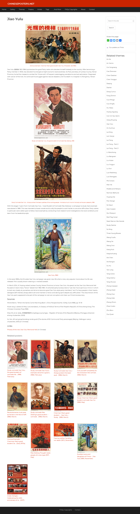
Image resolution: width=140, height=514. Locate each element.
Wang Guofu (111, 237)
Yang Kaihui (111, 278)
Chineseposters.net (21, 4)
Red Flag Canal (112, 217)
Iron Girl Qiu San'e (113, 116)
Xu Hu (109, 265)
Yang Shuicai (111, 282)
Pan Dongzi (111, 201)
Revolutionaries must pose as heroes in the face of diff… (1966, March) (17, 414)
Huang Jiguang (112, 112)
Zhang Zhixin (111, 302)
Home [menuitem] (4, 9)
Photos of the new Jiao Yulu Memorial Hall (22, 329)
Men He (109, 184)
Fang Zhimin (111, 95)
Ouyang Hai (111, 197)
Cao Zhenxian (111, 71)
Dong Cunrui (111, 91)
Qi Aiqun (110, 205)
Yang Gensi (111, 274)
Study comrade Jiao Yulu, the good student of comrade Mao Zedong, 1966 (53, 140)
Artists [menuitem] (39, 9)
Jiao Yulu (110, 124)
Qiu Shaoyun (111, 213)
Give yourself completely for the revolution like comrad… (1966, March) (87, 373)
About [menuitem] (83, 9)
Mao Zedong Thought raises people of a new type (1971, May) (40, 455)
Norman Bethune (113, 193)
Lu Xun (109, 168)
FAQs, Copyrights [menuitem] (71, 9)
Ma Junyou (110, 180)
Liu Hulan (110, 160)
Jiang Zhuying (112, 120)
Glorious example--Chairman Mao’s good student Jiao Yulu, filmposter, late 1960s (53, 65)
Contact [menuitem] (92, 9)
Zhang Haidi (111, 290)
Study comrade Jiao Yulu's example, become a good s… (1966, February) (40, 373)
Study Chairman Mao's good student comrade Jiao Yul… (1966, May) (87, 400)
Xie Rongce (111, 261)
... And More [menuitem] (57, 9)
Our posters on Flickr (116, 47)
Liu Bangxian (111, 156)
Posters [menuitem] (31, 9)
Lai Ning (109, 132)
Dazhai (109, 87)
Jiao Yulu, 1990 (53, 275)
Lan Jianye (110, 136)
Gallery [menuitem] (12, 9)
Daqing (109, 83)
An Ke (109, 59)
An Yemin (110, 63)
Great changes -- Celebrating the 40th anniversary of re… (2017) (15, 498)
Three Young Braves (114, 233)
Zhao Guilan (111, 306)
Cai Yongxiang (112, 67)
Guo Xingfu (111, 104)
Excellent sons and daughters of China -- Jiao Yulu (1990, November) (86, 456)
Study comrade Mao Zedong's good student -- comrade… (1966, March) (39, 414)
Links (9, 326)
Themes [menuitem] (22, 9)
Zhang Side (111, 298)
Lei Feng (110, 140)
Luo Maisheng (112, 172)
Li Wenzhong (111, 152)
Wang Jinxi (110, 245)
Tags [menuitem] (47, 9)
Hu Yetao (110, 108)
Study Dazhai (111, 225)
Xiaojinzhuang (112, 253)
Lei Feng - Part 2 (112, 144)
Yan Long (110, 270)
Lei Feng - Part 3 (112, 148)
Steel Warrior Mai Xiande (115, 221)
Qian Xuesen (111, 209)
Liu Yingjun (111, 164)
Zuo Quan (110, 314)
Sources (11, 299)
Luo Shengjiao (112, 176)
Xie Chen (110, 257)
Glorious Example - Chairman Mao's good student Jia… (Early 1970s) (16, 441)
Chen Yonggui (112, 79)
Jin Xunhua (111, 128)
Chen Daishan (112, 75)
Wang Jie (110, 241)
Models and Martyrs (113, 189)
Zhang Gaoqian (112, 286)
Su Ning (109, 229)
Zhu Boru (110, 310)
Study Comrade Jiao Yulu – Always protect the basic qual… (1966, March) (63, 373)
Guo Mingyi (111, 100)
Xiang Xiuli (110, 249)
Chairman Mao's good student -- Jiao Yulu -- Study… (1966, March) (61, 415)
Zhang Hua (111, 294)
